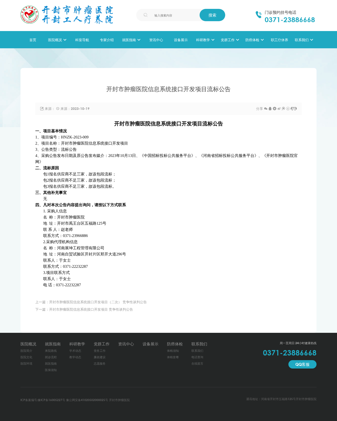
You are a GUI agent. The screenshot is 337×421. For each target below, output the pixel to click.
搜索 (212, 15)
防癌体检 (252, 40)
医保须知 (51, 370)
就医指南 (129, 40)
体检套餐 (173, 357)
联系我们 (302, 40)
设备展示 (181, 40)
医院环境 (26, 363)
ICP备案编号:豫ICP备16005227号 (42, 400)
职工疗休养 (279, 40)
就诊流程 (51, 357)
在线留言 (197, 363)
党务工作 (100, 351)
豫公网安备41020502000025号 (87, 400)
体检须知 (173, 351)
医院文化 (26, 357)
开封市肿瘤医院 (119, 400)
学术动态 (75, 351)
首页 (32, 40)
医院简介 (26, 351)
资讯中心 (156, 40)
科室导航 (82, 40)
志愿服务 (100, 363)
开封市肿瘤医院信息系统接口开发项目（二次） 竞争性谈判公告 (98, 302)
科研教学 (203, 40)
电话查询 (197, 357)
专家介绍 (107, 40)
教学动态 (75, 357)
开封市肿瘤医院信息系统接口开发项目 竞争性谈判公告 (91, 309)
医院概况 (55, 40)
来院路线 (51, 351)
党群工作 (228, 40)
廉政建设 (100, 357)
